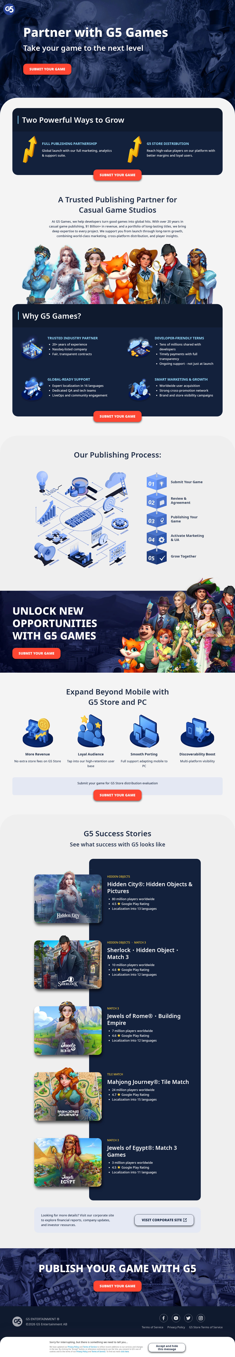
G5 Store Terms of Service (206, 1327)
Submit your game (47, 69)
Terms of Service (152, 1327)
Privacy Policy (176, 1327)
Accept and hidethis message (167, 1347)
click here (125, 1351)
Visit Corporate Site (162, 1220)
